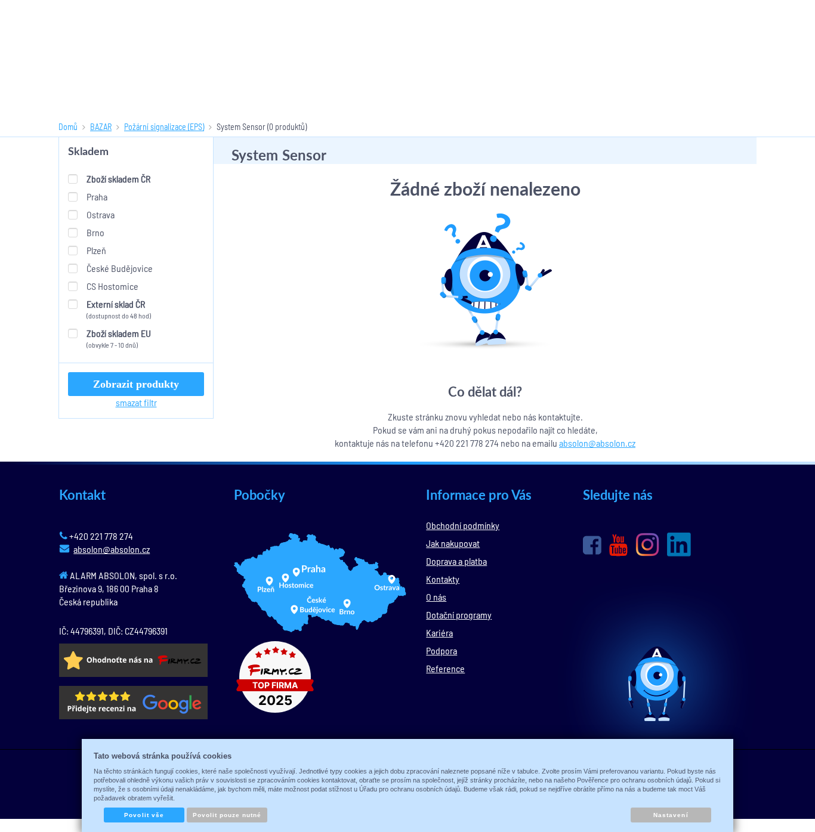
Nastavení (670, 815)
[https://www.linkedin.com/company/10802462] (679, 544)
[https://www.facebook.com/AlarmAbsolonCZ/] (592, 545)
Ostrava (101, 214)
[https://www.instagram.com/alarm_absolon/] (647, 544)
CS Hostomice (112, 286)
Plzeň (96, 250)
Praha (97, 196)
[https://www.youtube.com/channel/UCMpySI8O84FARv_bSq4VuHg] (618, 545)
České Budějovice (120, 268)
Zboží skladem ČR (118, 178)
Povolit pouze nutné (227, 815)
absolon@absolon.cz (597, 443)
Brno (95, 232)
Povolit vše (143, 815)
